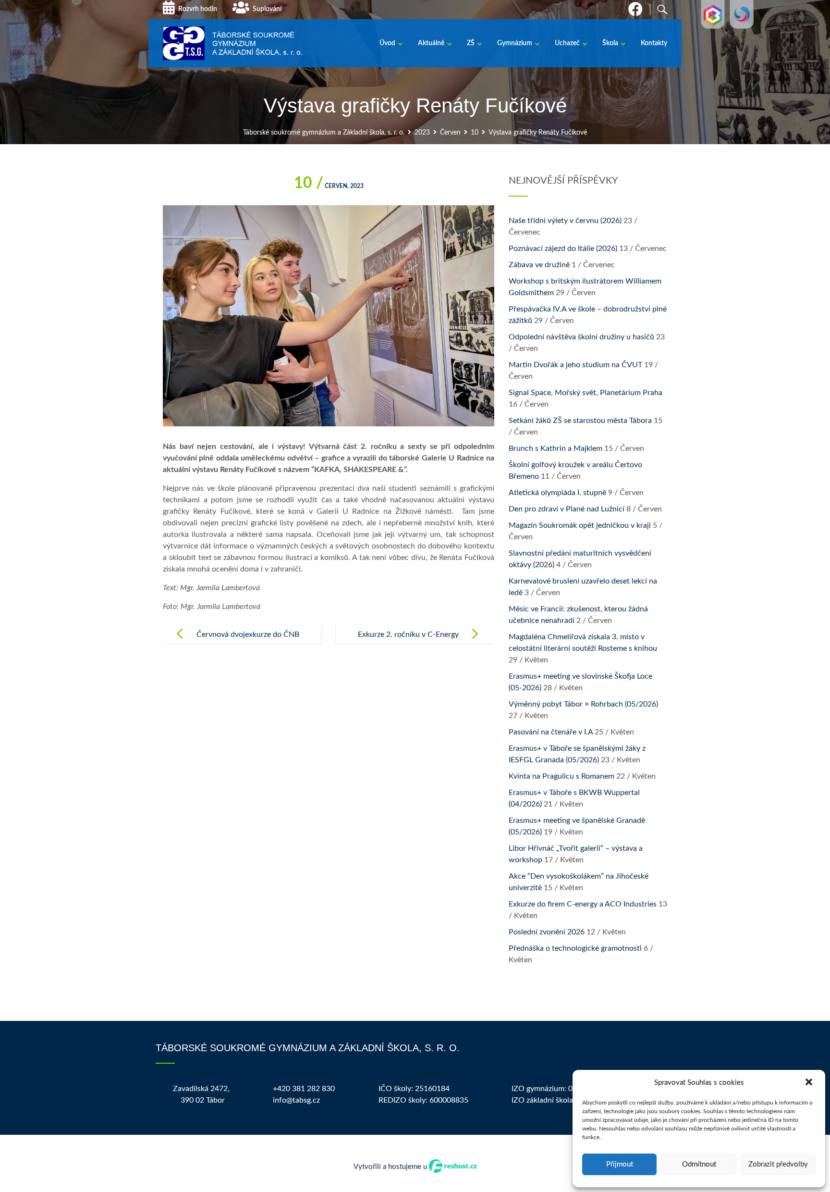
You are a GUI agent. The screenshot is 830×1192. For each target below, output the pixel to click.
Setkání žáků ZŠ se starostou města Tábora (580, 420)
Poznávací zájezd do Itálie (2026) (563, 248)
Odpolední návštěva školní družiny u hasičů (581, 337)
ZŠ (471, 43)
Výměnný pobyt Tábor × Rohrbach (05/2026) (583, 704)
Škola (610, 43)
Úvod (387, 43)
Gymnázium (514, 43)
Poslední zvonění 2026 (547, 932)
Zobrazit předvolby (778, 1164)
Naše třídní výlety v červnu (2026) (565, 220)
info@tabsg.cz (296, 1100)
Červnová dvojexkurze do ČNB (247, 634)
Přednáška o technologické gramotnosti (575, 948)
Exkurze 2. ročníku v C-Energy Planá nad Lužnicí (408, 642)
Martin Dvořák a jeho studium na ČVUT (575, 365)
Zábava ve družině (539, 265)
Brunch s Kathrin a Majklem (555, 448)
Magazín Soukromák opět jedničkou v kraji (580, 525)
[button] (810, 1083)
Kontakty (654, 43)
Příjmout (619, 1164)
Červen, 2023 (329, 186)
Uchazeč (567, 43)
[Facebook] (635, 12)
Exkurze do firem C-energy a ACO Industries (583, 904)
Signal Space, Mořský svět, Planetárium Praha (585, 393)
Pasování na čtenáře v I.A (551, 732)
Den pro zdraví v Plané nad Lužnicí (566, 509)
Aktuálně (431, 43)
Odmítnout (699, 1164)
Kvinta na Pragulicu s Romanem (561, 776)
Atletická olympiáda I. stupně (557, 493)
